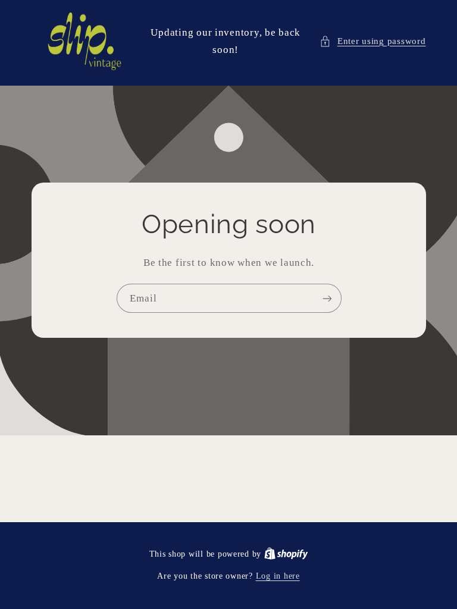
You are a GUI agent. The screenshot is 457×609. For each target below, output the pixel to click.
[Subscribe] (326, 298)
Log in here (278, 576)
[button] (372, 41)
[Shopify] (286, 554)
